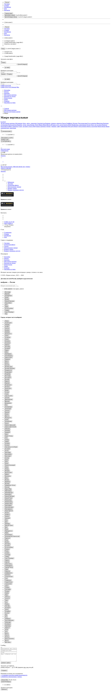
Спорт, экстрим (23, 126)
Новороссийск (8, 503)
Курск (6, 461)
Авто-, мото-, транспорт (30, 123)
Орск (6, 527)
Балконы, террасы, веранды (53, 123)
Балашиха (7, 342)
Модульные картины (10, 95)
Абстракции (19, 123)
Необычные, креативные (79, 125)
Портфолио (7, 7)
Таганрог (7, 591)
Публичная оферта (13, 185)
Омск (6, 304)
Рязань (7, 551)
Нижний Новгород (9, 301)
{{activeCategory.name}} (11, 17)
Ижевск (7, 414)
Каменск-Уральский (10, 425)
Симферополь (8, 573)
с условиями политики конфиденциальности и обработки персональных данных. (14, 675)
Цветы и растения (92, 126)
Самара (7, 310)
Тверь (6, 594)
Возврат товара (12, 188)
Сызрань (7, 587)
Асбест (7, 335)
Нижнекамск (8, 494)
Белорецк (7, 348)
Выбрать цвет (5, 139)
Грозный (7, 397)
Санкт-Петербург (9, 312)
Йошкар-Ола (8, 417)
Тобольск (7, 596)
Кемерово (7, 432)
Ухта (6, 616)
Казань (6, 297)
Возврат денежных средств (16, 190)
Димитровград (8, 399)
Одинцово (7, 518)
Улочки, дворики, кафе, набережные (57, 126)
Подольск (7, 538)
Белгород (7, 346)
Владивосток (8, 370)
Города (64, 123)
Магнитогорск (8, 472)
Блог (5, 8)
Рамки (6, 99)
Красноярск (8, 456)
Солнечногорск (9, 576)
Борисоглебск (8, 357)
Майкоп (7, 474)
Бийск (6, 352)
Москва (7, 299)
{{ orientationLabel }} (6, 131)
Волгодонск (8, 377)
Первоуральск (8, 531)
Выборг (7, 390)
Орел (6, 521)
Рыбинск (7, 549)
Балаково (7, 341)
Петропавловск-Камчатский (12, 536)
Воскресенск (8, 384)
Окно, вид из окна (96, 125)
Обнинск (7, 516)
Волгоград (7, 292)
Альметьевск (8, 322)
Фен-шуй (71, 126)
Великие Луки (8, 366)
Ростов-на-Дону (9, 308)
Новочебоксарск (9, 507)
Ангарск (7, 326)
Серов (6, 569)
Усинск (6, 609)
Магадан (7, 470)
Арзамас (7, 330)
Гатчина (7, 392)
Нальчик (7, 487)
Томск (6, 600)
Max (18, 87)
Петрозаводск (8, 534)
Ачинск (7, 339)
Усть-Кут (7, 613)
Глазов (6, 394)
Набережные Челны (10, 485)
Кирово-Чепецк (9, 436)
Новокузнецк (8, 499)
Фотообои (7, 90)
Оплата (6, 246)
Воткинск (7, 386)
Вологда (7, 379)
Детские (75, 123)
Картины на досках (10, 96)
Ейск (6, 405)
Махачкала (8, 476)
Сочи (6, 578)
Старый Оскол (8, 582)
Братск (6, 361)
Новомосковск (8, 501)
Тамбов (7, 593)
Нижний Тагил (8, 498)
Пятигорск (7, 543)
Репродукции (8, 98)
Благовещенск (8, 355)
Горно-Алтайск (8, 395)
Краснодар (7, 452)
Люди (37, 125)
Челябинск (7, 624)
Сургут (6, 585)
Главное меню (8, 13)
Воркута (7, 381)
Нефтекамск (8, 490)
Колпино (7, 445)
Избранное (11, 182)
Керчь (6, 434)
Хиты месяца (82, 126)
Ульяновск (7, 607)
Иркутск (7, 415)
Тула (6, 602)
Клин (6, 437)
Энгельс (7, 636)
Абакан (7, 321)
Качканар (7, 430)
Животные (100, 123)
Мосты (48, 125)
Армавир (7, 332)
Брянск (7, 363)
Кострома (7, 448)
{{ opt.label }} (10, 134)
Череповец (7, 625)
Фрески (6, 91)
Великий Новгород (10, 368)
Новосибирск (8, 303)
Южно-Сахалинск (9, 638)
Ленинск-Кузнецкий (10, 465)
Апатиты (7, 328)
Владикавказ (8, 372)
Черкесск (7, 627)
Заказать (3, 155)
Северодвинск (8, 565)
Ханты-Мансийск (9, 620)
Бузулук (7, 364)
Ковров (7, 441)
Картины (7, 93)
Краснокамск (8, 454)
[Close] (1, 647)
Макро (41, 125)
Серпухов (7, 571)
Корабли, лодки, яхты (23, 125)
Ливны (6, 467)
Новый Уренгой (9, 510)
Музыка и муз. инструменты (59, 125)
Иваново (7, 412)
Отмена (3, 62)
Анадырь (7, 324)
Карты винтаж (12, 125)
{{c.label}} (7, 67)
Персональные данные (14, 187)
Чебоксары (8, 622)
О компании (7, 232)
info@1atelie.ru (8, 223)
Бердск (7, 350)
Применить (4, 689)
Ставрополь (8, 580)
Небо (70, 125)
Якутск (6, 640)
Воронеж (7, 293)
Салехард (7, 554)
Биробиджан (8, 353)
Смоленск (7, 574)
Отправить (4, 670)
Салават (7, 552)
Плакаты (6, 101)
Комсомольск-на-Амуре (11, 447)
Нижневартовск (9, 492)
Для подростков (82, 123)
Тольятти (7, 598)
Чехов (6, 629)
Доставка (7, 4)
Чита (6, 631)
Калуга (6, 423)
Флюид (76, 126)
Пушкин (7, 541)
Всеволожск (8, 388)
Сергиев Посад (9, 567)
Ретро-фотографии (6, 126)
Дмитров (7, 401)
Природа (104, 125)
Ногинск (7, 512)
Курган (6, 459)
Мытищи (7, 483)
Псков (6, 540)
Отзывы (6, 5)
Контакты (7, 10)
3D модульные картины (8, 123)
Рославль (7, 545)
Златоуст (7, 410)
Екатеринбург (8, 295)
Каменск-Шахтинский (10, 426)
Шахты (6, 633)
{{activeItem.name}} (10, 15)
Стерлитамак (8, 583)
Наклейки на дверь (9, 102)
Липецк (7, 468)
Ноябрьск (7, 514)
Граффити (69, 123)
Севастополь (8, 563)
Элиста (7, 635)
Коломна (7, 443)
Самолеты (15, 126)
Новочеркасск (8, 509)
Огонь (89, 125)
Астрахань (7, 337)
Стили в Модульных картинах (37, 126)
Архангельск (8, 333)
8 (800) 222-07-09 (6, 85)
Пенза (6, 529)
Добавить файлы (5, 662)
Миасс (6, 478)
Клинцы (7, 439)
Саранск (7, 560)
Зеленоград (8, 408)
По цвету (9, 74)
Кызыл (6, 463)
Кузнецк (7, 457)
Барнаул (7, 344)
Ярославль (8, 642)
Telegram (13, 87)
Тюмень (7, 604)
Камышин (7, 428)
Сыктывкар (8, 589)
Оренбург (7, 523)
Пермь (6, 306)
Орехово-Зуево (9, 525)
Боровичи (7, 359)
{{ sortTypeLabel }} (5, 141)
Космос (32, 125)
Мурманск (7, 481)
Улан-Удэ (7, 605)
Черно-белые (102, 126)
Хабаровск (7, 618)
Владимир (7, 373)
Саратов (7, 562)
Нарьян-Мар (8, 489)
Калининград (8, 421)
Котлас (7, 450)
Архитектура (41, 123)
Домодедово (8, 403)
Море (44, 125)
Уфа (6, 314)
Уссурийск (7, 611)
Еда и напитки (92, 123)
